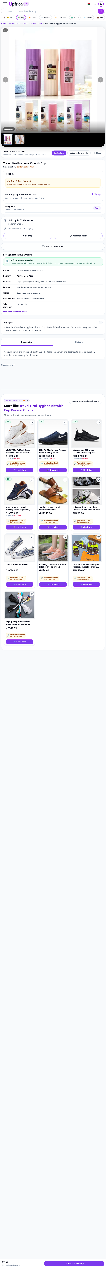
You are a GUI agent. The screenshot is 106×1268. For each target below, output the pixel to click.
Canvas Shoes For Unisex (17, 564)
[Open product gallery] (53, 80)
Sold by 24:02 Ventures (20, 220)
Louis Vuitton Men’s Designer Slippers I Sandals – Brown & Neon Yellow (86, 565)
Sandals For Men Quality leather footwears (50, 508)
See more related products (84, 401)
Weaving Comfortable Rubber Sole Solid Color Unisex (53, 565)
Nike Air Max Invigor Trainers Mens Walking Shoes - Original (52, 451)
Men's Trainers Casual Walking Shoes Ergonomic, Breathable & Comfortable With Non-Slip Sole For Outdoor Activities (18, 508)
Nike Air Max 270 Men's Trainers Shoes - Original (84, 451)
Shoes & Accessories (18, 23)
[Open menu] (5, 4)
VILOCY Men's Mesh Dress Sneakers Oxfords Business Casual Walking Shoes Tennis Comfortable (19, 451)
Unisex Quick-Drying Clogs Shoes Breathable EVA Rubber (86, 508)
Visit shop (28, 235)
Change (97, 194)
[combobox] (49, 11)
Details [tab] (79, 341)
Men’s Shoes (36, 23)
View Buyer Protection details (15, 312)
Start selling (59, 153)
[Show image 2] (19, 139)
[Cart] (101, 4)
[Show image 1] (8, 139)
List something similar (79, 153)
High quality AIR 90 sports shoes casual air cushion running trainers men (18, 623)
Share (98, 153)
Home (3, 23)
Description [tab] (27, 341)
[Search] (101, 11)
